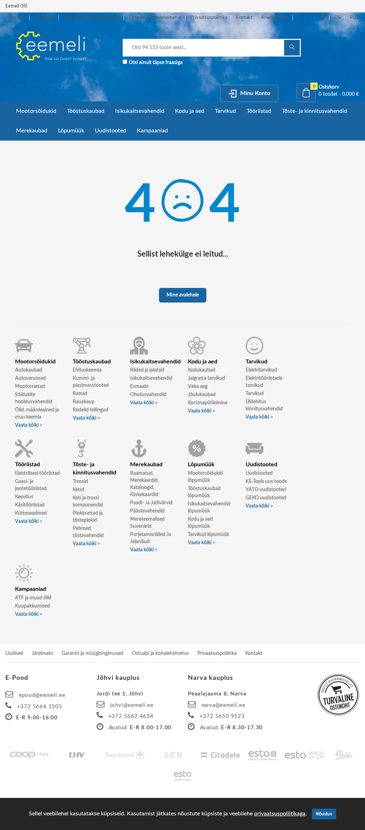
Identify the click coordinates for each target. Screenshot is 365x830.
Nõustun (324, 814)
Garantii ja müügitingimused (92, 17)
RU (353, 17)
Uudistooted (110, 130)
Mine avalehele (182, 295)
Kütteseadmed (31, 513)
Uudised (17, 17)
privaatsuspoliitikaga (279, 813)
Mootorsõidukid (36, 111)
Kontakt (244, 17)
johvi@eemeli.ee (132, 705)
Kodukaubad (201, 370)
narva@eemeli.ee (223, 705)
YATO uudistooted (266, 489)
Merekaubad (31, 130)
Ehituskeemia (87, 370)
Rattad (80, 393)
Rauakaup (83, 401)
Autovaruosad (30, 378)
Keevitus (24, 496)
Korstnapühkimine (207, 402)
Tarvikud (225, 111)
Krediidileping (275, 17)
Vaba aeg (197, 386)
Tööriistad (259, 111)
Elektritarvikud (261, 370)
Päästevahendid (147, 511)
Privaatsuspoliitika (208, 17)
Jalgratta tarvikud (206, 378)
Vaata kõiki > (28, 425)
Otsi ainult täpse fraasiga (155, 62)
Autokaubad (28, 370)
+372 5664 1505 (39, 706)
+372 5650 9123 (222, 716)
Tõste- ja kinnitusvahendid (314, 111)
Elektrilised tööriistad (37, 473)
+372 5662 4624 (131, 716)
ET (322, 17)
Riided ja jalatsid (147, 370)
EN (337, 17)
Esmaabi (139, 386)
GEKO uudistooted (266, 497)
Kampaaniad (152, 130)
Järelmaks (45, 17)
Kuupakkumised (32, 606)
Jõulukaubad (202, 394)
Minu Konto (254, 93)
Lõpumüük (71, 130)
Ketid (78, 489)
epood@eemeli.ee (42, 695)
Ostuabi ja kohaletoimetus (155, 17)
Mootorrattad (30, 386)
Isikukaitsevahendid (139, 111)
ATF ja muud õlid (33, 597)
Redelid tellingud (90, 410)
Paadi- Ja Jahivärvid (151, 502)
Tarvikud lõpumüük (208, 534)
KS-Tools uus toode (266, 481)
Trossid (80, 481)
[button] (328, 91)
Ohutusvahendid (148, 394)
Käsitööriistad (30, 505)
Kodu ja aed (189, 111)
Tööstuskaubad (85, 111)
